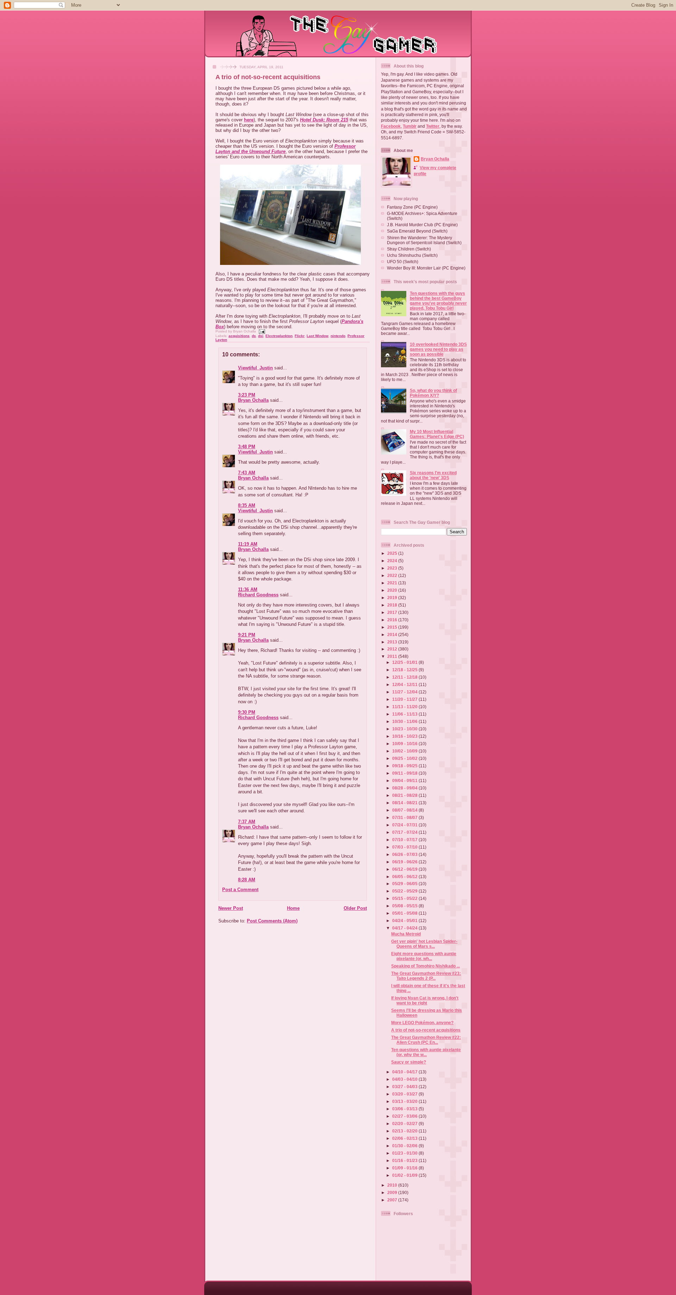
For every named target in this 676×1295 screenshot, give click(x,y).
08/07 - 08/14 (405, 810)
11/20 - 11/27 (405, 699)
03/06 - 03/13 (405, 1108)
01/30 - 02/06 (405, 1145)
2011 (392, 656)
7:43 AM (246, 472)
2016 (392, 619)
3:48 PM (246, 446)
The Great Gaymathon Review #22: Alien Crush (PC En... (426, 1040)
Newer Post (230, 908)
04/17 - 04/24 (405, 928)
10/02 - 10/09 (405, 751)
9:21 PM (246, 634)
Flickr (300, 336)
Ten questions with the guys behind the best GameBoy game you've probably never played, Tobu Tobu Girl (438, 300)
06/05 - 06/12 (405, 876)
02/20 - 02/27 (405, 1123)
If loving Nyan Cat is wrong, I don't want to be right (424, 1000)
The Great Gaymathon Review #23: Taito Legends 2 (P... (426, 975)
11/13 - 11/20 (405, 706)
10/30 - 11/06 (405, 721)
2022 (392, 575)
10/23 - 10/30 (405, 728)
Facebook (391, 126)
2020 (392, 590)
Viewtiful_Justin (255, 367)
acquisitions (239, 336)
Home (293, 908)
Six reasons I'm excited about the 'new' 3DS (433, 475)
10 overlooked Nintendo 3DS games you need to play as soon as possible (438, 349)
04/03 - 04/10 (405, 1079)
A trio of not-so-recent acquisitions (267, 77)
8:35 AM (246, 505)
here (249, 119)
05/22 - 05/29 (405, 891)
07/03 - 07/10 (405, 847)
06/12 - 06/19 (405, 869)
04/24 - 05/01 (405, 920)
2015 (392, 627)
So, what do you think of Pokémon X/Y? (433, 393)
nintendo (338, 336)
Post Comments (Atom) (272, 920)
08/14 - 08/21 (405, 802)
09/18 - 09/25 (405, 765)
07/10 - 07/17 (405, 839)
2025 (392, 553)
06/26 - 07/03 (405, 854)
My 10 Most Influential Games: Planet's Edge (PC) (437, 434)
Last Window (317, 336)
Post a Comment (240, 889)
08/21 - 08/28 (405, 795)
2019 (392, 597)
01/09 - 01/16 (405, 1168)
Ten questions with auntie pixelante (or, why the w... (426, 1052)
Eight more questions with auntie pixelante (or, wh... (423, 956)
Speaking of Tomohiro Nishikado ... (425, 966)
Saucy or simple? (408, 1062)
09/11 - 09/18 (405, 773)
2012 (392, 649)
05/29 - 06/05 (405, 883)
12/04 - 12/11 (405, 684)
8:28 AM (246, 879)
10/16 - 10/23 (405, 736)
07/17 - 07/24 (405, 832)
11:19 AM (247, 544)
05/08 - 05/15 (405, 905)
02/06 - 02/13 (405, 1138)
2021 (392, 582)
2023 (392, 568)
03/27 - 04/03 (405, 1086)
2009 (392, 1192)
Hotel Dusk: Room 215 (324, 119)
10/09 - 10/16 (405, 743)
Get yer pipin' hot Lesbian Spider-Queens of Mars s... (424, 943)
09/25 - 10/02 (405, 758)
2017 (392, 612)
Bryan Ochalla (253, 400)
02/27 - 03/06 (405, 1116)
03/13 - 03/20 (405, 1101)
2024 (392, 560)
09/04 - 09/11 (405, 780)
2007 (392, 1200)
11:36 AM (247, 589)
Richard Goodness (258, 594)
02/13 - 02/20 (405, 1131)
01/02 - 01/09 (405, 1175)
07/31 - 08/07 (405, 817)
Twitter (432, 126)
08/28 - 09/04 (405, 788)
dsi (260, 336)
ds (254, 336)
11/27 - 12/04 (405, 692)
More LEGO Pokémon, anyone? (422, 1022)
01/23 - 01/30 (405, 1153)
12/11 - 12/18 (405, 677)
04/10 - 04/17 (405, 1071)
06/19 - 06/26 (405, 861)
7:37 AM (246, 821)
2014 (392, 634)
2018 (392, 605)
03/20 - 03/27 (405, 1094)
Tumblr (410, 126)
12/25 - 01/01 (405, 662)
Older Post (355, 908)
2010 (392, 1185)
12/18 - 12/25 (405, 669)
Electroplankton (279, 336)
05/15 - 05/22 (405, 898)
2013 (392, 642)
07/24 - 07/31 (405, 825)
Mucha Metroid (406, 934)
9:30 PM (246, 712)
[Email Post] (261, 331)
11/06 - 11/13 (405, 714)
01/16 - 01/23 (405, 1160)
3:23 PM (246, 395)
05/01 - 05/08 (405, 913)
